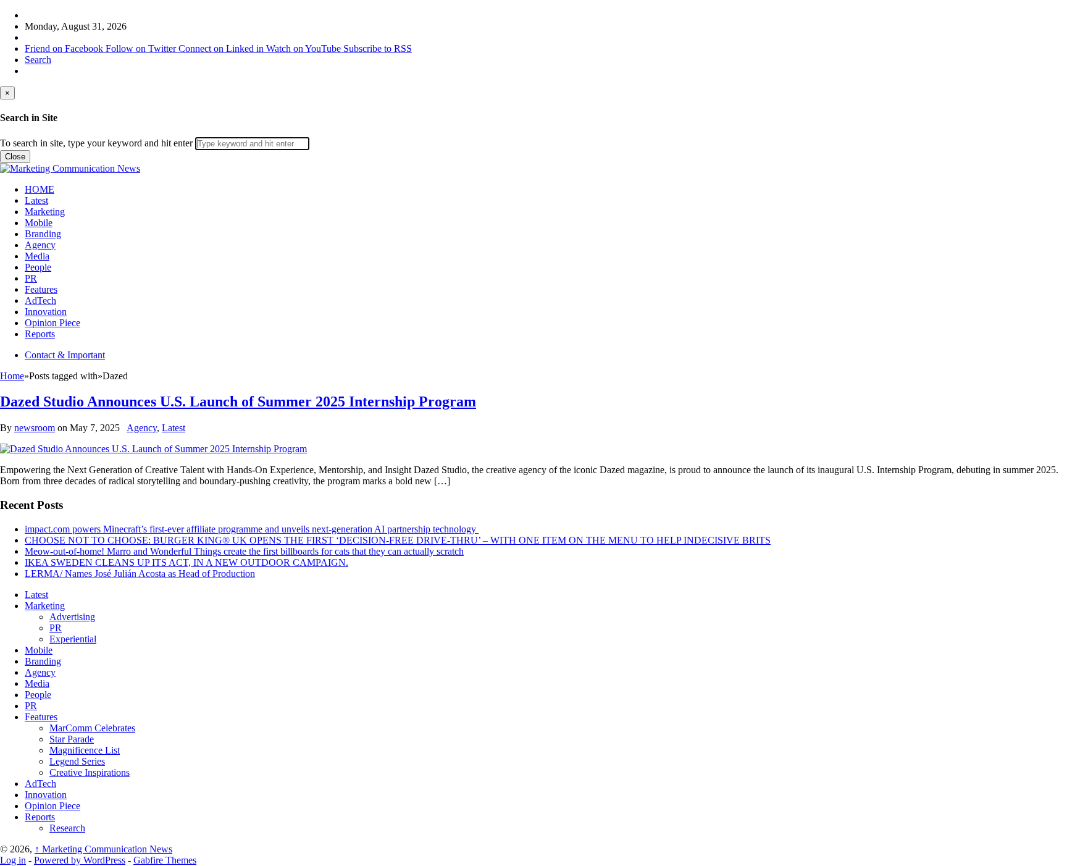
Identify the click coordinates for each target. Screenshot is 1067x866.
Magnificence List (84, 750)
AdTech (40, 300)
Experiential (72, 639)
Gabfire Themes (164, 860)
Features (41, 289)
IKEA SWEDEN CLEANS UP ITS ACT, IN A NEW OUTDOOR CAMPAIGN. (186, 562)
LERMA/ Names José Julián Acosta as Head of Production (140, 573)
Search (38, 59)
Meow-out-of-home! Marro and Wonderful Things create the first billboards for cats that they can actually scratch (244, 551)
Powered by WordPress (79, 860)
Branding (43, 234)
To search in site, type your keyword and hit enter (96, 143)
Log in (13, 860)
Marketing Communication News (103, 849)
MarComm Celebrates (92, 728)
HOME (39, 189)
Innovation (46, 311)
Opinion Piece (52, 322)
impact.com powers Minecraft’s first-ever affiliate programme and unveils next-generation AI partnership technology (252, 529)
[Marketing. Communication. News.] (70, 168)
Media (37, 256)
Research (67, 828)
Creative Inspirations (89, 772)
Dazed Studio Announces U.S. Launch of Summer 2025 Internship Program (238, 401)
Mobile (38, 222)
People (38, 267)
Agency (40, 245)
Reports (40, 334)
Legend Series (77, 761)
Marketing (45, 211)
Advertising (72, 617)
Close (15, 156)
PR (31, 278)
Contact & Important (65, 355)
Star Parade (71, 739)
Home (12, 376)
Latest (36, 200)
